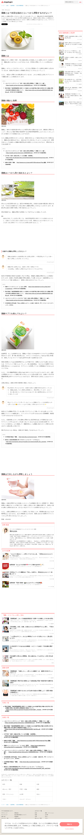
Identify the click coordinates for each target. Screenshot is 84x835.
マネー (46, 818)
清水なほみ (13, 531)
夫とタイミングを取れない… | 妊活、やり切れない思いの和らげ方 (73, 51)
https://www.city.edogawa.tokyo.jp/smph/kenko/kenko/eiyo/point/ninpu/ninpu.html (27, 157)
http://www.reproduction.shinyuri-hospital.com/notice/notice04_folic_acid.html (26, 441)
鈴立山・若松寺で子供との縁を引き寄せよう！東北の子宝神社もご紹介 (73, 102)
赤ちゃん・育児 (38, 818)
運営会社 (16, 812)
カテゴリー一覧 (4, 818)
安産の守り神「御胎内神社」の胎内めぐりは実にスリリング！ (73, 88)
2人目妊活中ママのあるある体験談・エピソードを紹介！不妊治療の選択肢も (31, 647)
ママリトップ (4, 812)
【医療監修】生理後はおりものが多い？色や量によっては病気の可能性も (73, 65)
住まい (46, 816)
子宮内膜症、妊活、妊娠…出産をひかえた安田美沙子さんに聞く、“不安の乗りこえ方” (32, 627)
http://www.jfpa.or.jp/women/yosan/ (28, 437)
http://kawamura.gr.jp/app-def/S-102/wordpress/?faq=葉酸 (31, 162)
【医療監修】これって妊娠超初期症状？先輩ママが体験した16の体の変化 (31, 618)
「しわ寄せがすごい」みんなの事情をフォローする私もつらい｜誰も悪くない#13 (31, 637)
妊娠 (36, 814)
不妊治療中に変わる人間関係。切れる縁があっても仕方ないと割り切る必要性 (31, 657)
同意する (69, 824)
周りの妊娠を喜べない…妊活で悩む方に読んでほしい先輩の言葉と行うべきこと (73, 81)
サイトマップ (4, 814)
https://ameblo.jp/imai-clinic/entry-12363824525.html (19, 85)
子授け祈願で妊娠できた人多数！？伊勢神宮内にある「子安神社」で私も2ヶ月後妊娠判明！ (73, 73)
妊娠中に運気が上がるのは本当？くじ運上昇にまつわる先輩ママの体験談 (73, 44)
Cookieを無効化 (69, 829)
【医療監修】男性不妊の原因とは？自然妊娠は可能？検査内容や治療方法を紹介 (31, 681)
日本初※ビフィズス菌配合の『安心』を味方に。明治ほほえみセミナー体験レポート (31, 573)
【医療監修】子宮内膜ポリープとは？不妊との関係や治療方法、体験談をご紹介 (73, 95)
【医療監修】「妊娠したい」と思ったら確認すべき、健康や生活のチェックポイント (31, 672)
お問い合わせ (17, 818)
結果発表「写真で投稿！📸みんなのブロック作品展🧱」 (26, 583)
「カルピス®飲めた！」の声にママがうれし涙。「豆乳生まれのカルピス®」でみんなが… (31, 555)
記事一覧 (3, 816)
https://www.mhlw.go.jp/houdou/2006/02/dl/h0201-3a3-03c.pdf (22, 729)
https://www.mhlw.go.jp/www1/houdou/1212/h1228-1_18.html (23, 709)
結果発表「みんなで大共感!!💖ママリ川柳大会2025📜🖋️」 (27, 565)
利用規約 (16, 816)
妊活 (36, 812)
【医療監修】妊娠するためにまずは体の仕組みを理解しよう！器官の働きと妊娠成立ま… (31, 691)
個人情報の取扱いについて (20, 814)
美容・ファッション (49, 812)
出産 (36, 816)
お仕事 (46, 814)
